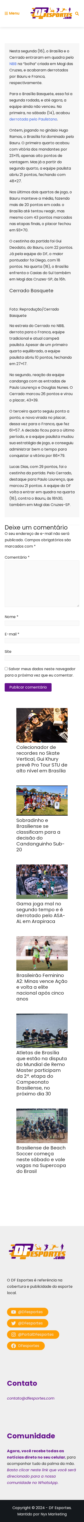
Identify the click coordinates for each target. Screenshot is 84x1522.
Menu (14, 13)
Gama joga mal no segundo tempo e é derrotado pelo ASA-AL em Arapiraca (40, 912)
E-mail (12, 634)
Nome (11, 616)
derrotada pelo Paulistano (33, 119)
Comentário (17, 557)
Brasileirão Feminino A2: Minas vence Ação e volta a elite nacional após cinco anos (41, 987)
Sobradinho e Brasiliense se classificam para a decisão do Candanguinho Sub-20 (40, 835)
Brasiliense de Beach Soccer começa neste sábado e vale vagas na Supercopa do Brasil (41, 1159)
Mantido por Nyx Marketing (42, 1514)
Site (8, 651)
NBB (13, 63)
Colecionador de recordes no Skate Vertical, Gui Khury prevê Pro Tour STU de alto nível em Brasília (41, 759)
